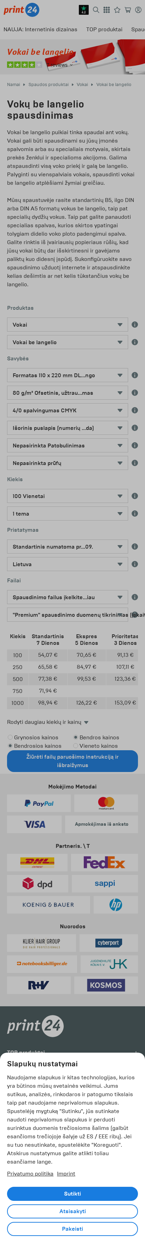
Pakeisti (72, 1228)
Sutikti (72, 1193)
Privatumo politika (30, 1173)
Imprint (66, 1173)
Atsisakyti (72, 1211)
